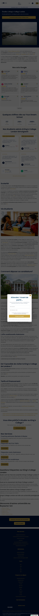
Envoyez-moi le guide (19, 316)
